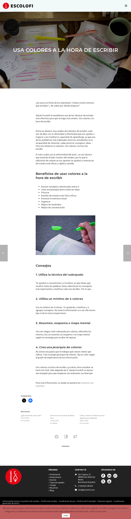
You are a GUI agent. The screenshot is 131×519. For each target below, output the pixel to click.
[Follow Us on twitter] (103, 481)
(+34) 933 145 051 (85, 486)
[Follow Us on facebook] (103, 476)
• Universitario (55, 477)
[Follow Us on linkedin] (109, 476)
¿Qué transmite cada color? (31, 415)
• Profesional (54, 474)
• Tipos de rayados (56, 482)
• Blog (51, 490)
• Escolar (52, 479)
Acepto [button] (65, 515)
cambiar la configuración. (117, 511)
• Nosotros (53, 487)
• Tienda (52, 485)
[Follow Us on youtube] (109, 481)
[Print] (56, 436)
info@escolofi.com (86, 490)
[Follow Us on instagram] (115, 476)
